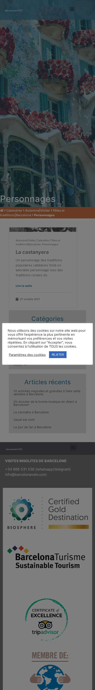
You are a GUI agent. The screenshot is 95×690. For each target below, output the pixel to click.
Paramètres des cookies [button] (27, 355)
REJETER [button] (58, 354)
